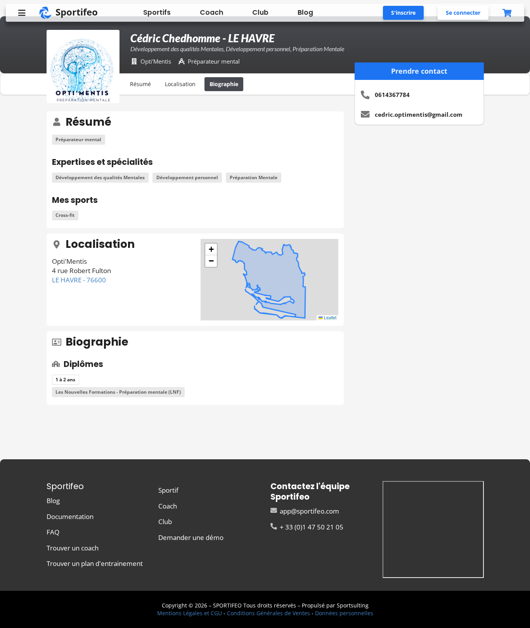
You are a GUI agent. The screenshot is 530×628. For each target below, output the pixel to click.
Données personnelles (344, 613)
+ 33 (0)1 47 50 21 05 (310, 526)
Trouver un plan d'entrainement (95, 563)
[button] (211, 249)
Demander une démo (190, 537)
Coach (211, 12)
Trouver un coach (73, 547)
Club (260, 12)
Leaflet (329, 317)
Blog (305, 12)
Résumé (140, 84)
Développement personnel (187, 177)
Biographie (224, 84)
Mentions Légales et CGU (189, 613)
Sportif (168, 490)
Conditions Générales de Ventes (268, 613)
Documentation (70, 516)
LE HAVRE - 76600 (79, 279)
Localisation (180, 84)
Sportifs (157, 12)
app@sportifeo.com (308, 511)
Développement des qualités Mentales (100, 177)
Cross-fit (64, 215)
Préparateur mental (78, 139)
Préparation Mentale (253, 177)
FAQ (53, 532)
